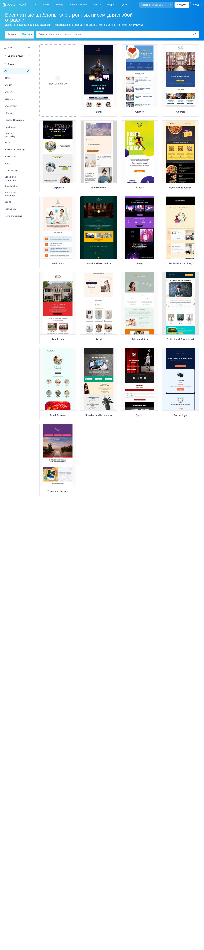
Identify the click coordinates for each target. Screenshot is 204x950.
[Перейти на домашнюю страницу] (13, 5)
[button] (29, 47)
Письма (27, 34)
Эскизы (12, 34)
